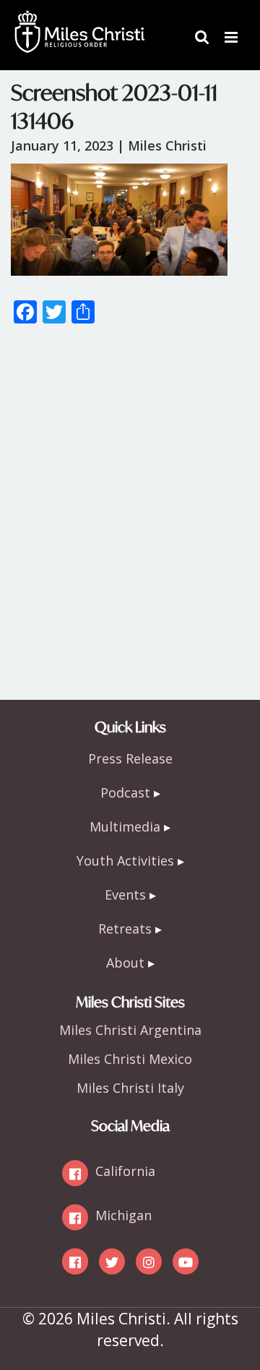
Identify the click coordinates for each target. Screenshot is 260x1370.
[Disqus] (130, 519)
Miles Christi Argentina (130, 1030)
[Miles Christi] (79, 22)
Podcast (125, 792)
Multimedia (125, 826)
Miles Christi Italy (130, 1087)
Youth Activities (125, 860)
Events (125, 894)
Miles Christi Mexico (130, 1058)
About (125, 962)
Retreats (125, 928)
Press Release (130, 758)
